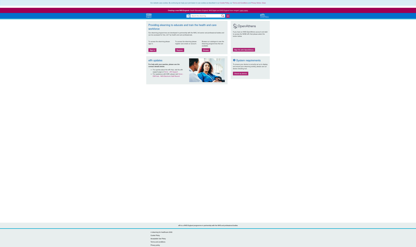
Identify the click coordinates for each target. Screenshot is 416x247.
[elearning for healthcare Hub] (265, 15)
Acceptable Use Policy (158, 238)
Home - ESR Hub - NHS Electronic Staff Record (168, 75)
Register (180, 50)
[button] (222, 15)
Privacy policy (155, 245)
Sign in (152, 50)
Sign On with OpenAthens (244, 50)
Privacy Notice (256, 3)
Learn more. (244, 10)
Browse (206, 50)
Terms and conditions (158, 242)
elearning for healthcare (160, 232)
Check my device (240, 73)
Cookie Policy (224, 3)
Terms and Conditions (240, 3)
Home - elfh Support (171, 72)
